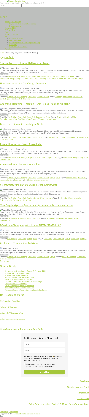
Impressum (83, 392)
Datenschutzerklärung (33, 360)
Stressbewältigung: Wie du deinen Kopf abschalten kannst (26, 290)
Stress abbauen (64, 79)
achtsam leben (71, 178)
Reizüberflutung (34, 180)
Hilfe (74, 117)
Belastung (60, 218)
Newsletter (13, 45)
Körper (52, 76)
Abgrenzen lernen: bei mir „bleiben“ (18, 273)
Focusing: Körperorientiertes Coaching (19, 279)
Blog (6, 32)
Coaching (58, 97)
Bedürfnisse (82, 178)
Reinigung (83, 239)
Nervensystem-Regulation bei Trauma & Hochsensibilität (25, 271)
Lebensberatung (6, 119)
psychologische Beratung (9, 99)
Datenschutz (83, 398)
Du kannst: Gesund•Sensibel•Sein (19, 243)
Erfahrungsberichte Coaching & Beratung (24, 43)
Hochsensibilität (10, 28)
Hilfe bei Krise (10, 30)
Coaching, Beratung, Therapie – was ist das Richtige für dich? (35, 103)
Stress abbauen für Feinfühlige (16, 284)
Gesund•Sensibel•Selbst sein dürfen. (27, 414)
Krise (29, 117)
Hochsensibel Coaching (10, 301)
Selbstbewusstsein (62, 76)
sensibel (11, 259)
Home (2, 53)
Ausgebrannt (53, 137)
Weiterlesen (4, 74)
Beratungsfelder (15, 26)
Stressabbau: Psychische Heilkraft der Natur (24, 63)
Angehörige (32, 157)
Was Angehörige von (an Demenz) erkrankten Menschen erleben (36, 205)
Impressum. (4, 412)
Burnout (62, 137)
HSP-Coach (77, 97)
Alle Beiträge (22, 76)
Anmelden (44, 372)
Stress (72, 76)
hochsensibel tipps (6, 180)
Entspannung (15, 79)
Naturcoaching (40, 79)
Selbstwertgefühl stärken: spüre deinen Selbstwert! (28, 184)
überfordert (9, 139)
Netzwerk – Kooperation (18, 47)
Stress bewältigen (77, 79)
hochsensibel (67, 97)
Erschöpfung (70, 137)
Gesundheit (32, 76)
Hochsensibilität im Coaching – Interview (23, 83)
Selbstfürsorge (24, 99)
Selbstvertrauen (52, 79)
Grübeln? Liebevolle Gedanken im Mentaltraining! (23, 282)
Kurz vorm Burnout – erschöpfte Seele (21, 124)
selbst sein (44, 180)
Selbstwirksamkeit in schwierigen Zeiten (19, 277)
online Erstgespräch (12, 34)
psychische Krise (82, 137)
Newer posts (5, 261)
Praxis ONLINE (15, 41)
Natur (32, 79)
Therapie (41, 119)
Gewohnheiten (58, 239)
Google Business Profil (78, 387)
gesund (63, 257)
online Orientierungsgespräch (12, 319)
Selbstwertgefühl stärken (22, 200)
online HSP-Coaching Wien (11, 313)
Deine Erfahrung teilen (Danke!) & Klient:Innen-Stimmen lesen (59, 404)
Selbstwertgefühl (6, 200)
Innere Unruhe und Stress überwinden (21, 144)
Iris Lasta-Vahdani (16, 38)
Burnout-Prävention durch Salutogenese (19, 288)
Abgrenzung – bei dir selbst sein (16, 275)
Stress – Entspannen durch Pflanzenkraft (19, 286)
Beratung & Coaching (13, 22)
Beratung (60, 117)
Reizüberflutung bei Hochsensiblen (20, 164)
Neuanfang (75, 239)
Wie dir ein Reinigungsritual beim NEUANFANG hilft (30, 225)
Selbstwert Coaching (8, 307)
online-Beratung (31, 119)
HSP (25, 180)
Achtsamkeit (11, 76)
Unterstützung (51, 119)
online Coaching (19, 119)
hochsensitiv (18, 180)
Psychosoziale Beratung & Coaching (22, 24)
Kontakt (8, 49)
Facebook (84, 381)
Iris (6, 36)
